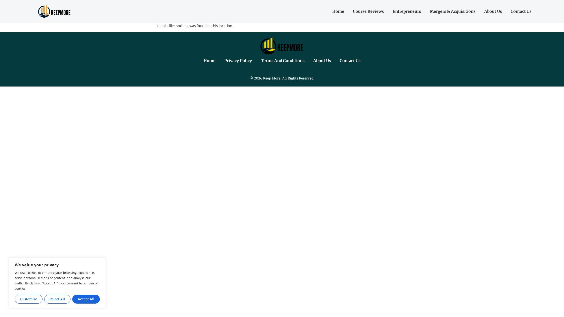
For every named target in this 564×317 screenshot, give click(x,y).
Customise (28, 299)
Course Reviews (368, 11)
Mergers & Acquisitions (452, 11)
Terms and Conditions (282, 60)
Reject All (57, 299)
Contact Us (521, 11)
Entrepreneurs (407, 11)
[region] (57, 283)
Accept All (86, 299)
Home (338, 11)
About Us (493, 11)
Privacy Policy (238, 60)
